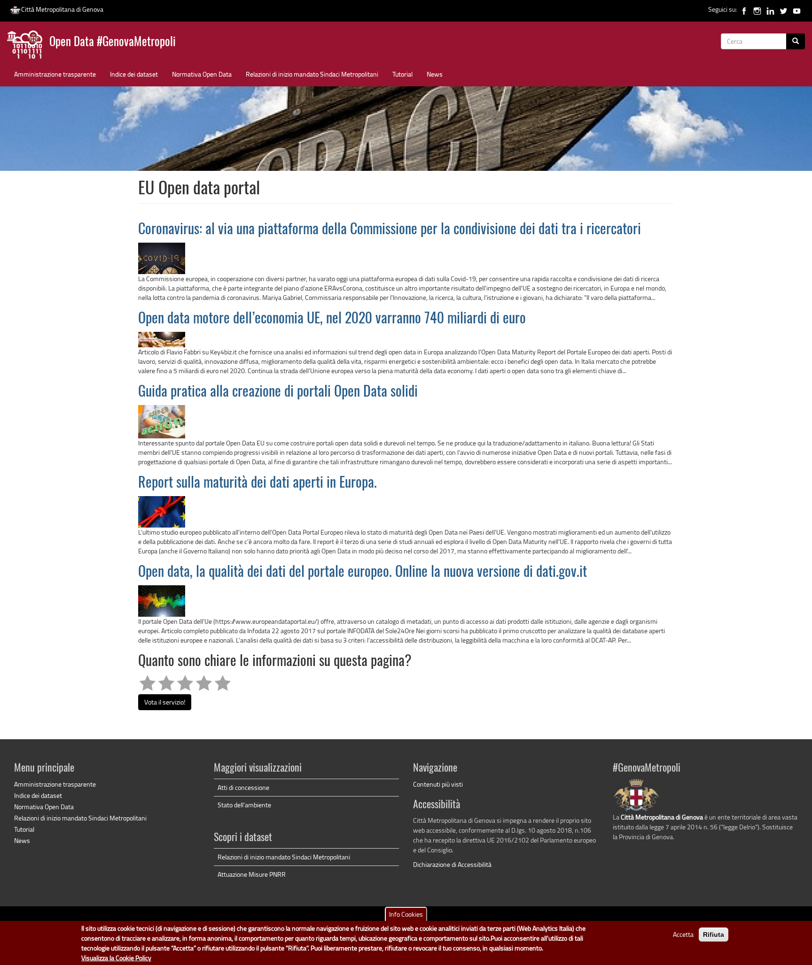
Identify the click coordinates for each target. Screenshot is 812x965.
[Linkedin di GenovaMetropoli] (770, 9)
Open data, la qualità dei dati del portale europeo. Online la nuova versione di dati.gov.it (362, 573)
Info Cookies (406, 914)
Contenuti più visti (438, 784)
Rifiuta (713, 934)
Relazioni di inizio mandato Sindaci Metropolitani (312, 73)
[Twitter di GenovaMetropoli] (783, 9)
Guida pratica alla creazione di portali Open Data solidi (278, 392)
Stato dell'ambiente (244, 804)
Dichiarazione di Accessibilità (452, 864)
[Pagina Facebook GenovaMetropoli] (744, 9)
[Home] (28, 47)
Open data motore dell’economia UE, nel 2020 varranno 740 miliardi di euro (332, 319)
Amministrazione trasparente (55, 73)
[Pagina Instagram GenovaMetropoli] (757, 9)
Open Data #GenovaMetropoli (112, 42)
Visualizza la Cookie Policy (116, 957)
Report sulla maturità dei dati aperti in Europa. (257, 483)
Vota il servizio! (164, 701)
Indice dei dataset (134, 73)
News (435, 73)
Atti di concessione (243, 787)
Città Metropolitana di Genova (62, 9)
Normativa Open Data (202, 73)
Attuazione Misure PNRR (252, 874)
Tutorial (402, 73)
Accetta (683, 934)
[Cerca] (795, 41)
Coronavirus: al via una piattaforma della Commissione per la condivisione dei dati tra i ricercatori (389, 230)
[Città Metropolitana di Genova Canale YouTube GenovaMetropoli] (797, 9)
